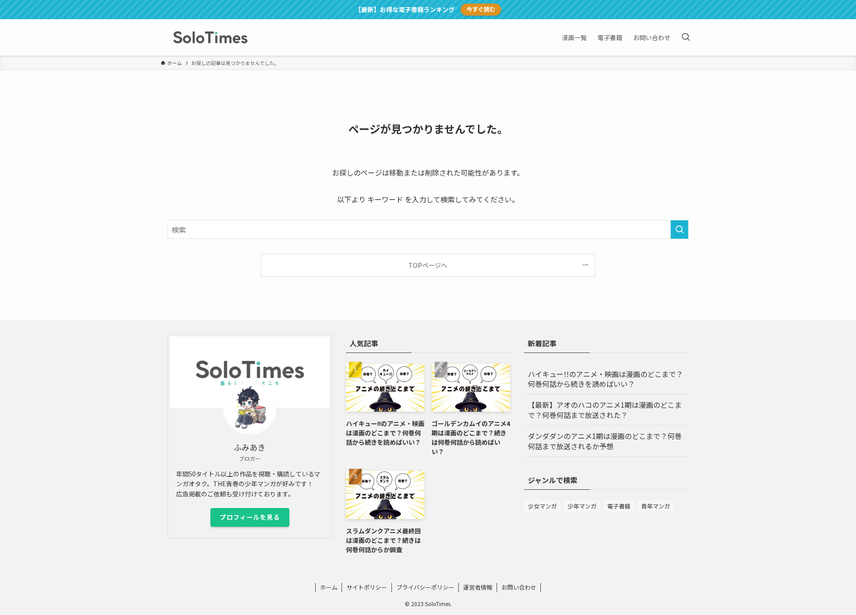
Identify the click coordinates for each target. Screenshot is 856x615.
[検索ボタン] (686, 37)
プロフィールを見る (250, 516)
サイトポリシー (366, 587)
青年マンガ (655, 506)
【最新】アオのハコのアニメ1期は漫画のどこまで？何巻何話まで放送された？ (605, 409)
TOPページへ (427, 265)
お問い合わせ (519, 587)
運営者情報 (477, 587)
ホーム (328, 587)
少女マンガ (542, 506)
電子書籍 (618, 506)
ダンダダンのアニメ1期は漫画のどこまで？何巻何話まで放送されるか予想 (605, 440)
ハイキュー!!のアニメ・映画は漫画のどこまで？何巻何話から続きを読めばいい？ (605, 379)
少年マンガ (582, 506)
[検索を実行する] (679, 229)
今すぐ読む (480, 9)
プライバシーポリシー (425, 587)
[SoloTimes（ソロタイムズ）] (210, 37)
